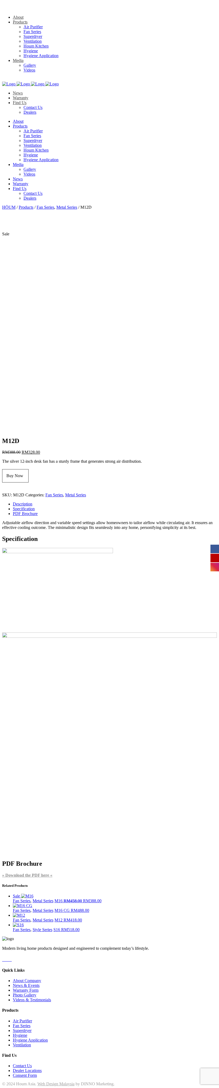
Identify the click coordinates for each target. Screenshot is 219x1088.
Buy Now (15, 475)
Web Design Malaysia (56, 1084)
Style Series (42, 929)
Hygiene (20, 1035)
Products (26, 207)
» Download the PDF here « (27, 875)
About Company (27, 980)
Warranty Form (25, 990)
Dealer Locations (27, 1070)
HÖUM (8, 207)
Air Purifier (22, 1021)
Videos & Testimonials (32, 1000)
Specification (24, 509)
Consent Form (25, 1075)
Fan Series (45, 207)
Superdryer (22, 1030)
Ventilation (22, 1045)
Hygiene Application (30, 1040)
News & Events (26, 985)
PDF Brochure (25, 513)
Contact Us (22, 1065)
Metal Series (66, 207)
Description (22, 504)
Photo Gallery (24, 995)
